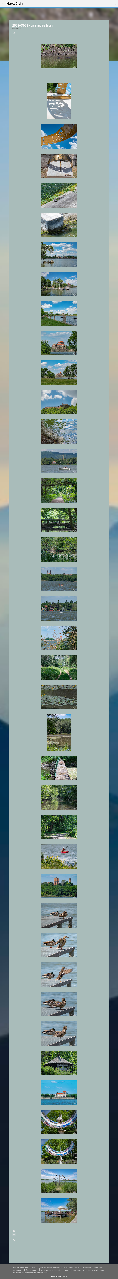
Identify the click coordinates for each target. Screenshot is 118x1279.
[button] (13, 33)
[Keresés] (114, 3)
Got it (66, 1276)
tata (14, 1234)
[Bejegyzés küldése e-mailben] (13, 1232)
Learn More (55, 1276)
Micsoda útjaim (14, 3)
